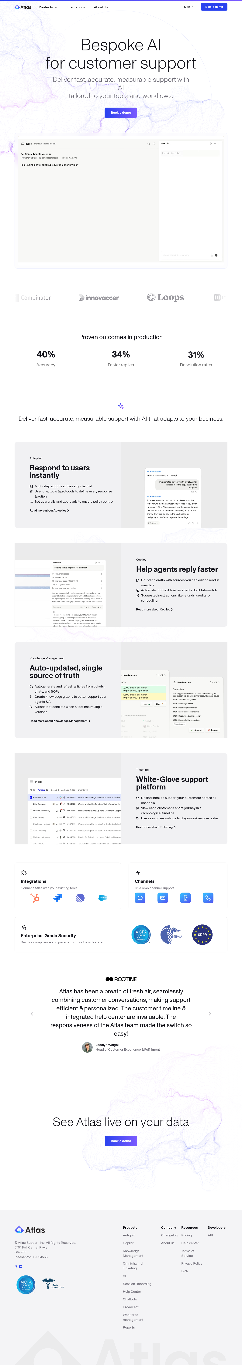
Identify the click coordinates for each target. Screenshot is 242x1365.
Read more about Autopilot (48, 510)
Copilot (128, 1243)
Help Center (132, 1291)
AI (124, 1276)
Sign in (188, 6)
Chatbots (130, 1299)
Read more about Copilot (153, 609)
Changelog (169, 1235)
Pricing (186, 1235)
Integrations (76, 7)
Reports (129, 1327)
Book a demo (214, 6)
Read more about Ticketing (154, 827)
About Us (101, 7)
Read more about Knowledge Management (59, 720)
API (210, 1235)
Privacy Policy (191, 1263)
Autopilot (130, 1235)
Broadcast (131, 1307)
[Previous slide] (31, 1013)
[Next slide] (210, 1013)
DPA (184, 1271)
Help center (190, 1243)
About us (168, 1243)
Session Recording (137, 1284)
